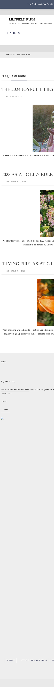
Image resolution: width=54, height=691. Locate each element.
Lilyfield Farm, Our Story (33, 658)
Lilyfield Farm (22, 19)
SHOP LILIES (12, 33)
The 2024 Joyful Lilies (27, 89)
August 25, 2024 (14, 96)
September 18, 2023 (16, 181)
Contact (10, 658)
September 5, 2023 (15, 269)
